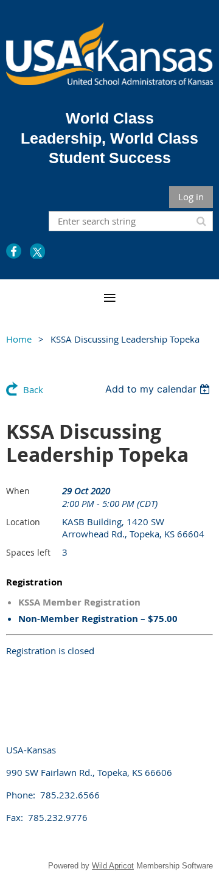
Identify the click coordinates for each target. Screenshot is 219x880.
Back (33, 389)
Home (19, 339)
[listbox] (159, 389)
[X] (37, 251)
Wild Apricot (113, 865)
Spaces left (28, 552)
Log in (191, 196)
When (18, 491)
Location (23, 522)
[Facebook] (13, 251)
